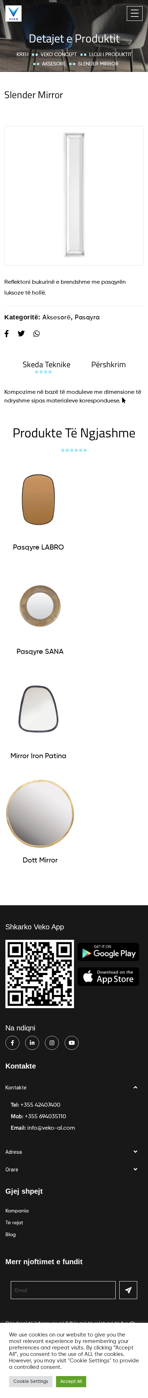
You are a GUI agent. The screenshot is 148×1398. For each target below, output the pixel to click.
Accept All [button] (71, 1381)
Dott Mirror (40, 860)
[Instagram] (52, 1043)
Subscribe (128, 1290)
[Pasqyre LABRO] (38, 501)
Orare (11, 1169)
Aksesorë (54, 64)
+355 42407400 (40, 1105)
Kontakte (16, 1087)
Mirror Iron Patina (38, 756)
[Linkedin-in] (32, 1043)
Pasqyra (87, 317)
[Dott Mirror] (40, 814)
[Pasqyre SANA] (40, 605)
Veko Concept (59, 54)
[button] (74, 1088)
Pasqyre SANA (40, 652)
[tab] (46, 364)
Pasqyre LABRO (38, 547)
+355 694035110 (45, 1117)
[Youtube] (72, 1043)
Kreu (22, 54)
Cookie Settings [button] (30, 1381)
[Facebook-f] (12, 1043)
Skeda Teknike (46, 364)
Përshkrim (108, 364)
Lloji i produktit (110, 54)
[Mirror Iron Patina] (38, 709)
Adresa (13, 1152)
